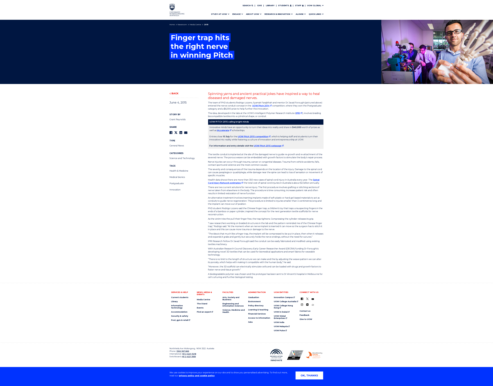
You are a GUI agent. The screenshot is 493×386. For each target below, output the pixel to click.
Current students (179, 297)
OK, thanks (309, 375)
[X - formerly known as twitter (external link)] (307, 298)
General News (176, 145)
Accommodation (179, 312)
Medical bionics (177, 177)
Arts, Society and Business (230, 298)
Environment (254, 301)
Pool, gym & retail (179, 320)
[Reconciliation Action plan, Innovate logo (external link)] (276, 355)
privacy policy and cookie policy (197, 375)
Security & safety (179, 316)
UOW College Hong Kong (283, 307)
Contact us (305, 311)
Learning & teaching (258, 310)
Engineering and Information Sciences (233, 305)
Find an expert (204, 312)
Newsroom (182, 24)
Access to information (259, 318)
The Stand (202, 304)
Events (200, 308)
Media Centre (195, 24)
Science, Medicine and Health (233, 311)
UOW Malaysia (281, 326)
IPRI (298, 113)
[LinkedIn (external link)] (307, 304)
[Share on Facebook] (170, 133)
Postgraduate (176, 183)
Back (175, 93)
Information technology (177, 307)
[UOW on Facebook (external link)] (302, 298)
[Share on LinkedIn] (180, 133)
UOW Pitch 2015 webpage (267, 146)
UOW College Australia (285, 301)
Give (259, 5)
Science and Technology (182, 158)
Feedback (304, 315)
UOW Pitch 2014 (260, 106)
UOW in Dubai (281, 312)
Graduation (253, 297)
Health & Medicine (178, 171)
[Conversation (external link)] (312, 305)
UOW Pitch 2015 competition (253, 136)
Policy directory (255, 306)
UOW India (279, 322)
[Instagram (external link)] (302, 304)
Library (270, 5)
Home (172, 24)
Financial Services (257, 314)
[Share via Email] (185, 133)
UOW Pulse (279, 330)
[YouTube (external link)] (312, 299)
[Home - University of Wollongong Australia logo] (176, 10)
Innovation (175, 190)
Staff (298, 5)
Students (283, 5)
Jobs (250, 322)
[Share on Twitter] (176, 133)
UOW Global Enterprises (280, 317)
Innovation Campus (283, 297)
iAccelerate (223, 130)
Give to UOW (306, 319)
